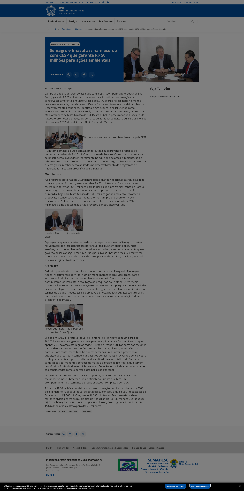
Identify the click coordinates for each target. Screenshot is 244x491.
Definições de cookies (175, 486)
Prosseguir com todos (200, 486)
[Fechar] (240, 486)
